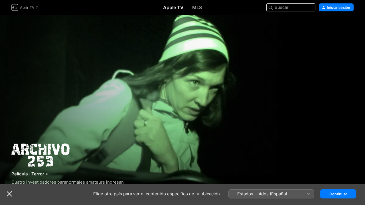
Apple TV (173, 7)
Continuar (338, 194)
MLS (197, 7)
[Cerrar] (9, 193)
